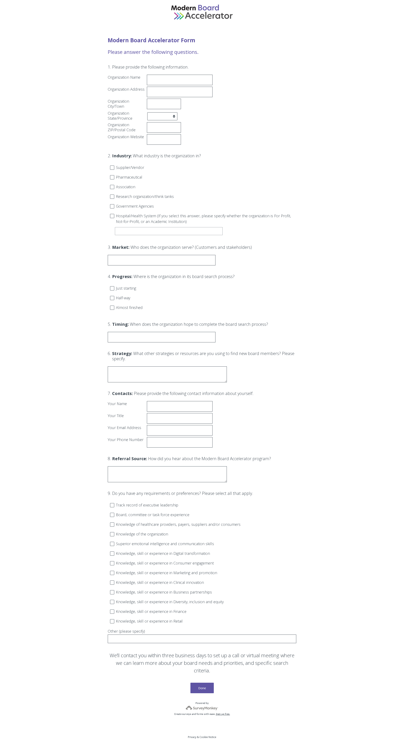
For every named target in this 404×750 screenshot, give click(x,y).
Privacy (192, 737)
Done (202, 688)
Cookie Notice (207, 737)
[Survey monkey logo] (202, 708)
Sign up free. (223, 714)
